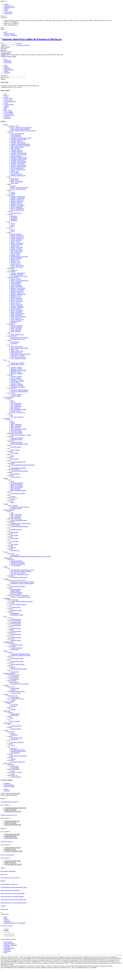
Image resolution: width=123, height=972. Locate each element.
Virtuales (6, 8)
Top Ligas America (9, 115)
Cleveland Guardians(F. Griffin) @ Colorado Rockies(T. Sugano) (14, 887)
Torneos (6, 71)
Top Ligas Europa (9, 113)
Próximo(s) (7, 790)
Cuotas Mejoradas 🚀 (10, 101)
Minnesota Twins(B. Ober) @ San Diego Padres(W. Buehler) (13, 893)
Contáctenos (7, 949)
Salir (14, 56)
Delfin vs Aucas (4, 828)
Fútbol (5, 918)
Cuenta (3, 54)
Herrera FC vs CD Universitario (7, 854)
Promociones (7, 68)
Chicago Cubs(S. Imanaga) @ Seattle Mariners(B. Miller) (12, 896)
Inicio (5, 65)
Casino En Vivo (8, 11)
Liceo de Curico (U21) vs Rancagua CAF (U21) (10, 877)
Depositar (10, 56)
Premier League (8, 98)
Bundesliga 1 (7, 921)
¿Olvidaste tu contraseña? (23, 45)
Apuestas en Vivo (8, 5)
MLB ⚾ (6, 95)
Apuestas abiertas (6, 53)
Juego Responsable (9, 948)
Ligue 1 (6, 107)
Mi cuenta (3, 50)
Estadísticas (7, 783)
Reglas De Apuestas (9, 33)
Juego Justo (7, 946)
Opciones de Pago (9, 69)
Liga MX (6, 106)
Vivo (6, 789)
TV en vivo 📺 (8, 112)
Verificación (7, 72)
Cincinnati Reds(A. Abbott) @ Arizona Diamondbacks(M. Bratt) (14, 902)
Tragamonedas (8, 13)
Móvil (5, 952)
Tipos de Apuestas (9, 785)
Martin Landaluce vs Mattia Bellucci (8, 871)
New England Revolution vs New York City (9, 801)
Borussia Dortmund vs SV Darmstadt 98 (14, 923)
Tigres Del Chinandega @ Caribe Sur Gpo (9, 884)
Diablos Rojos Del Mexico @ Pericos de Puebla (10, 890)
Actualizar (3, 56)
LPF (5, 93)
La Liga (6, 97)
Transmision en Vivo (9, 7)
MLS (5, 109)
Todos (2, 793)
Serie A (6, 103)
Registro (7, 47)
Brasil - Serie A (8, 110)
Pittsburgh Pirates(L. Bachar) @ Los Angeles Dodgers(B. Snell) (13, 899)
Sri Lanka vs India (4, 909)
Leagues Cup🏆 (8, 100)
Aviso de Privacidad (9, 943)
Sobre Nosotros (8, 942)
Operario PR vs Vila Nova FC (7, 841)
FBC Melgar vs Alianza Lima (7, 815)
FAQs (5, 32)
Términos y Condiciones (10, 35)
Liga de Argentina (9, 104)
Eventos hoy (7, 116)
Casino (6, 10)
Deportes (6, 4)
